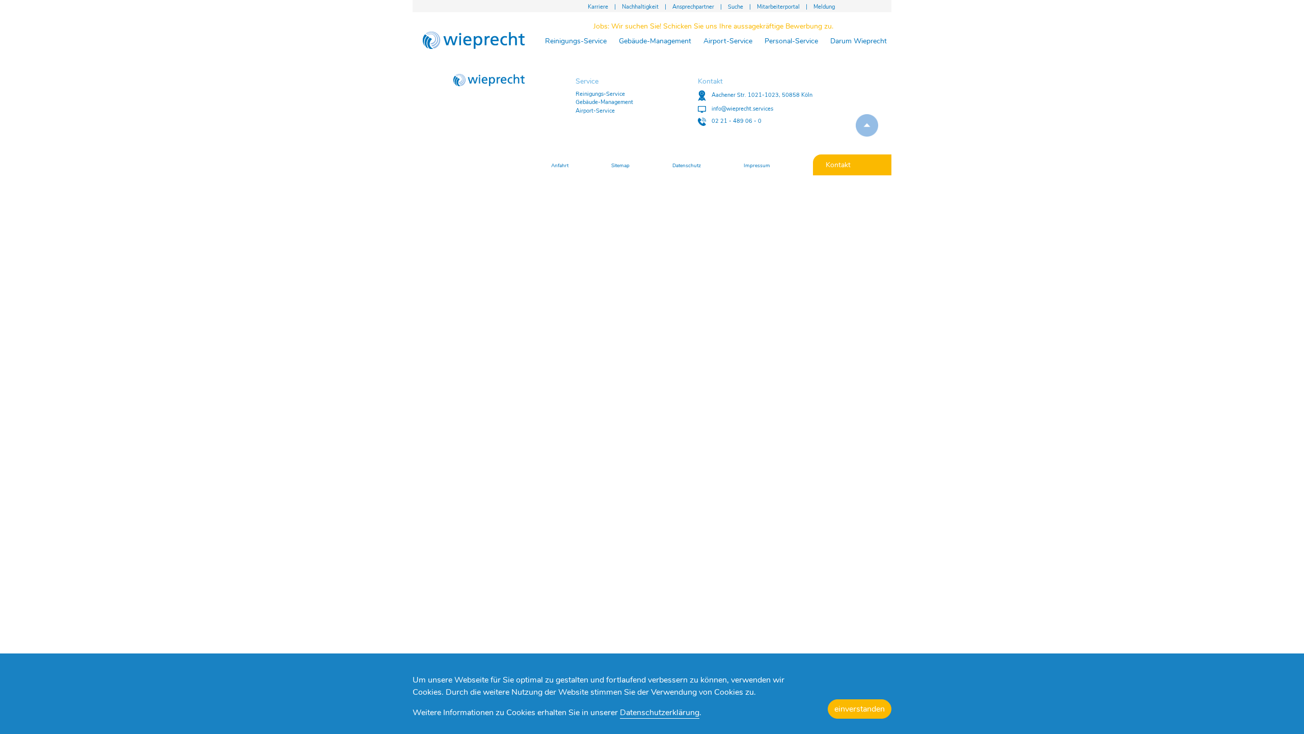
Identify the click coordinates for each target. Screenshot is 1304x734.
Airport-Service (727, 41)
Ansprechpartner (693, 7)
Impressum (757, 165)
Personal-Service (791, 41)
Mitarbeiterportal (778, 7)
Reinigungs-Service (576, 41)
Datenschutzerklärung (659, 712)
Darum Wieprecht (858, 41)
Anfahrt (559, 165)
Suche (735, 7)
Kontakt (838, 165)
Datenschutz (686, 165)
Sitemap (620, 165)
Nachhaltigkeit (640, 7)
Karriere (598, 7)
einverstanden (859, 709)
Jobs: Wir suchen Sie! (713, 26)
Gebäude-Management (655, 41)
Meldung (824, 7)
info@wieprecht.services (741, 109)
